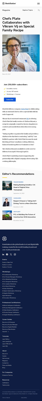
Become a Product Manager (9, 324)
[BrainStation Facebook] (7, 254)
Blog (3, 367)
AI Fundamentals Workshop (10, 274)
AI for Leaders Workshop (9, 284)
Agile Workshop (6, 295)
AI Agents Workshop (8, 293)
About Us (5, 353)
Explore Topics (28, 10)
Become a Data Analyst (8, 329)
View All (4, 331)
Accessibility (24, 397)
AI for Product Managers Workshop (12, 277)
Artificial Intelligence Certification (11, 305)
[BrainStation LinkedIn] (3, 254)
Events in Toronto (7, 267)
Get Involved (5, 358)
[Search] (39, 10)
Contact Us (5, 363)
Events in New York (7, 262)
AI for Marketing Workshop (9, 279)
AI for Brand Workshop (8, 286)
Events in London (7, 264)
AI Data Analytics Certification (10, 310)
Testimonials (5, 385)
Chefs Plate (24, 109)
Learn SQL (5, 346)
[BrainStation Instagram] (15, 254)
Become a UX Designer (8, 322)
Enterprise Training (7, 375)
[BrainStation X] (11, 254)
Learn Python (5, 339)
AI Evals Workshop (7, 288)
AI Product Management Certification (12, 308)
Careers (4, 356)
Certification (5, 383)
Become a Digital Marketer (9, 327)
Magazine (5, 360)
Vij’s (27, 119)
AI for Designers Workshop (9, 281)
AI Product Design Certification (10, 312)
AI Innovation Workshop (9, 298)
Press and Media (6, 365)
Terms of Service (6, 397)
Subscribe (9, 100)
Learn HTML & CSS (7, 344)
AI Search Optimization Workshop (11, 291)
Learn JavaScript (6, 341)
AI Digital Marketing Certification (11, 315)
